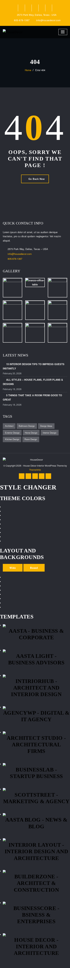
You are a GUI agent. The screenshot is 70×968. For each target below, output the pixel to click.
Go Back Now (36, 179)
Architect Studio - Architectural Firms (36, 744)
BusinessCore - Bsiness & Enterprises (36, 914)
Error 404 (40, 70)
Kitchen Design (12, 439)
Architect (9, 425)
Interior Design (49, 432)
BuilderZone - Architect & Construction (36, 883)
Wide (13, 568)
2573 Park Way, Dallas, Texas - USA (37, 14)
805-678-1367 (21, 20)
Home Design (31, 432)
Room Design (30, 439)
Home (28, 70)
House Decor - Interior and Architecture (36, 946)
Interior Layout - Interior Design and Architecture (36, 851)
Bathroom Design (27, 425)
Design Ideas (46, 425)
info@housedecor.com (48, 20)
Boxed (34, 568)
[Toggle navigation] (62, 32)
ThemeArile (35, 469)
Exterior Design (12, 432)
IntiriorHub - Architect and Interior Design (36, 687)
